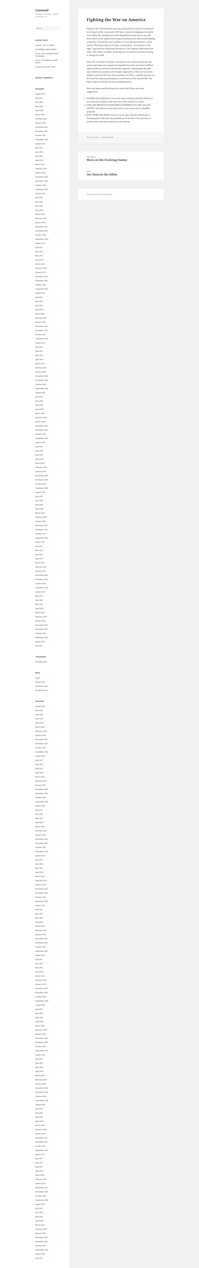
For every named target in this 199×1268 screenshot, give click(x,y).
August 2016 (40, 592)
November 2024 (41, 181)
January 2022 (40, 322)
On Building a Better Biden (45, 49)
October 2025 (40, 135)
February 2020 (41, 417)
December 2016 (41, 575)
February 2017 (41, 567)
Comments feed (41, 686)
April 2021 (39, 359)
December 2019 (41, 426)
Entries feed (40, 682)
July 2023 (39, 247)
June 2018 (39, 500)
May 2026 (39, 106)
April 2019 (39, 459)
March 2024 (40, 214)
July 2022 (39, 297)
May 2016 (39, 604)
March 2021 (40, 363)
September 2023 (41, 239)
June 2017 (39, 550)
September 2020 (41, 388)
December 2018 (41, 476)
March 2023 (40, 264)
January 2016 (40, 621)
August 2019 (40, 442)
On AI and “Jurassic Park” (45, 67)
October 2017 (40, 534)
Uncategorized (41, 662)
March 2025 (40, 164)
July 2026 (39, 98)
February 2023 (41, 268)
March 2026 (40, 114)
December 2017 (41, 525)
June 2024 (39, 202)
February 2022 (41, 318)
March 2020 (40, 413)
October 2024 (40, 185)
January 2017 (40, 571)
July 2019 (39, 446)
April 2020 (39, 409)
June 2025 (39, 152)
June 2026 (39, 102)
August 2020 (40, 393)
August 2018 (40, 492)
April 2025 (39, 160)
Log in (37, 678)
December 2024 (41, 177)
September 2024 (41, 189)
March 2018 (40, 513)
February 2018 (41, 517)
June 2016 (39, 600)
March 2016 (40, 612)
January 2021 (40, 372)
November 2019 (41, 430)
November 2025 (41, 131)
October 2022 (40, 285)
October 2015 (40, 633)
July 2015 (39, 646)
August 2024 (40, 193)
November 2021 (41, 330)
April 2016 (39, 608)
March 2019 (40, 463)
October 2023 (40, 235)
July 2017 (39, 546)
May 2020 (39, 405)
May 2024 (39, 206)
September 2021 (41, 339)
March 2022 (40, 314)
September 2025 (41, 139)
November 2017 (41, 529)
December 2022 (41, 276)
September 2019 (41, 438)
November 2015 (41, 629)
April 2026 (39, 110)
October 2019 (40, 434)
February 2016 (41, 617)
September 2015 (41, 637)
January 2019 (40, 471)
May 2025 (39, 156)
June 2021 (39, 351)
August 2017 (40, 542)
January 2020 (40, 422)
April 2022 (39, 310)
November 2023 (41, 231)
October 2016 (40, 583)
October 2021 (40, 334)
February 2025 (41, 168)
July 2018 (39, 496)
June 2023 (39, 251)
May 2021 (39, 355)
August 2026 (40, 94)
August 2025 (40, 144)
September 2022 (41, 289)
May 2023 (39, 256)
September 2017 (41, 538)
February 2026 (41, 119)
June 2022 (39, 301)
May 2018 (39, 505)
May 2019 (39, 455)
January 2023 (40, 272)
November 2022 (41, 280)
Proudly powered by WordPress (99, 194)
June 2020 (39, 401)
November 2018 (41, 480)
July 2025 (39, 148)
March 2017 (40, 563)
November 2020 (41, 380)
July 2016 (39, 596)
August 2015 (40, 641)
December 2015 (41, 625)
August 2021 (40, 343)
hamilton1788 (108, 137)
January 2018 (40, 521)
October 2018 (40, 484)
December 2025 (41, 127)
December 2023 (41, 227)
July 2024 (39, 197)
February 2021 (41, 368)
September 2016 (41, 588)
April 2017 (39, 558)
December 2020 (41, 376)
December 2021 (41, 326)
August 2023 (40, 243)
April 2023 (39, 260)
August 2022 (40, 293)
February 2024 (41, 218)
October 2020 (40, 384)
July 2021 (39, 347)
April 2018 (39, 509)
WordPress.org (41, 690)
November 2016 (41, 579)
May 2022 (39, 305)
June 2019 (39, 451)
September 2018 (41, 488)
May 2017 (39, 554)
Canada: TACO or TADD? (45, 45)
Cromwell (42, 10)
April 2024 (39, 210)
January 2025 (40, 173)
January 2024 (40, 222)
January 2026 (40, 123)
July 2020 (39, 397)
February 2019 (41, 467)
